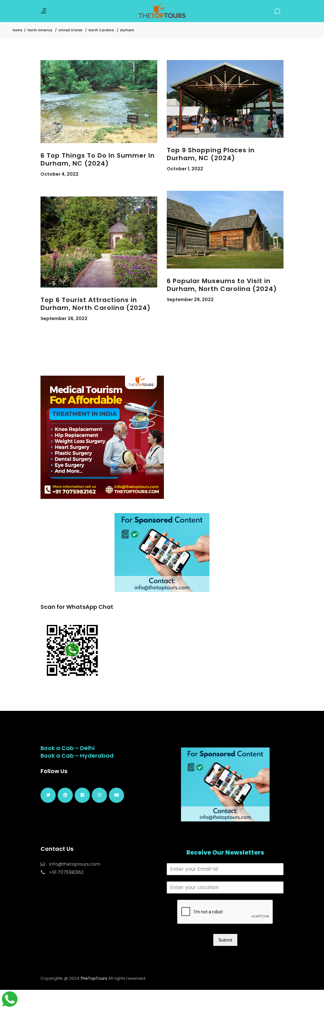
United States (70, 30)
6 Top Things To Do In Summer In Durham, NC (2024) (97, 159)
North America (40, 30)
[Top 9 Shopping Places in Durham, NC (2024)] (225, 99)
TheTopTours (93, 978)
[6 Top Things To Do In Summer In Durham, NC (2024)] (98, 101)
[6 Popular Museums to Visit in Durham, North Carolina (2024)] (225, 230)
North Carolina (101, 30)
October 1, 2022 (185, 169)
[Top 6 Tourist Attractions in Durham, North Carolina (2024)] (98, 242)
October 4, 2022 (59, 174)
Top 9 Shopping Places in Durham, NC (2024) (211, 154)
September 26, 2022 (63, 318)
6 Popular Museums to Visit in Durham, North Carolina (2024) (222, 284)
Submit (225, 939)
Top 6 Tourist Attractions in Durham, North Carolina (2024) (95, 303)
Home (17, 30)
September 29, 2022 (190, 299)
